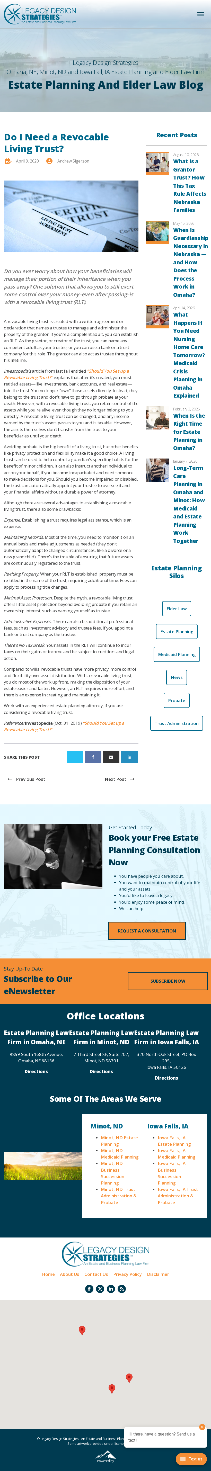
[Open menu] (201, 14)
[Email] (111, 757)
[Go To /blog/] (122, 1289)
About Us (69, 1274)
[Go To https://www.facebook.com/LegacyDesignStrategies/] (89, 1289)
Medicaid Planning (177, 654)
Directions (36, 1071)
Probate (176, 700)
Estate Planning (176, 631)
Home (48, 1274)
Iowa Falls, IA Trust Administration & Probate (178, 1195)
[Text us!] (191, 1460)
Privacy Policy (127, 1274)
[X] (75, 757)
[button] (147, 930)
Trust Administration (177, 723)
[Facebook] (93, 757)
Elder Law (176, 609)
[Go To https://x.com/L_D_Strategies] (100, 1289)
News (177, 677)
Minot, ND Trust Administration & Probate (119, 1195)
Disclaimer (158, 1274)
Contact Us (96, 1274)
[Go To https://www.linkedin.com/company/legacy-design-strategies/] (111, 1289)
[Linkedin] (129, 757)
